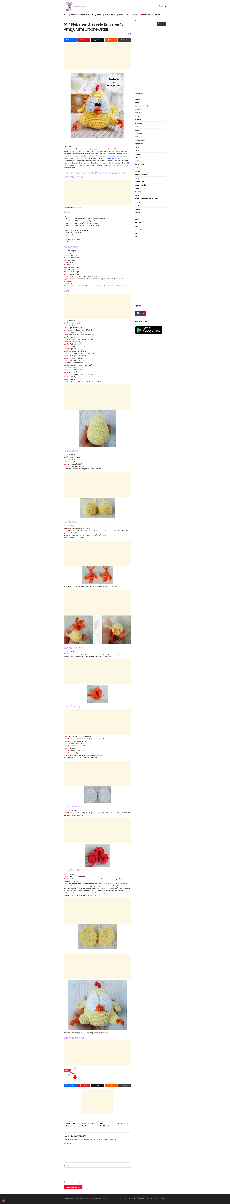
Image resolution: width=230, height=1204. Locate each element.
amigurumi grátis (114, 158)
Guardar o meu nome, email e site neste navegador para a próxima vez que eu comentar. (94, 1182)
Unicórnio (138, 230)
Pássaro (138, 192)
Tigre (137, 226)
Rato (137, 216)
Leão (136, 168)
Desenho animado (141, 140)
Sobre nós (127, 1198)
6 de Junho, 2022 (69, 34)
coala (137, 127)
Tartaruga (138, 223)
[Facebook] (138, 313)
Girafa (137, 161)
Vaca (137, 237)
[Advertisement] (97, 56)
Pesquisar (138, 21)
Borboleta (138, 109)
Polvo (137, 206)
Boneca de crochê (86, 15)
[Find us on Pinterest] (162, 6)
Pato (137, 195)
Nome (66, 1166)
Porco (137, 209)
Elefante (138, 147)
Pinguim (137, 202)
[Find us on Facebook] (159, 6)
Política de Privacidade (145, 1198)
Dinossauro (139, 144)
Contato (134, 1198)
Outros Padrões (140, 185)
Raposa (137, 212)
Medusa (137, 171)
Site (100, 1174)
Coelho (73, 15)
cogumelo (138, 133)
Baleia (137, 102)
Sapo (137, 219)
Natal (129, 15)
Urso (121, 15)
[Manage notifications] (3, 1200)
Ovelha (137, 188)
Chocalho (138, 123)
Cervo (137, 116)
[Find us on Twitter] (165, 6)
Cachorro (138, 113)
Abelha (137, 99)
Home (65, 20)
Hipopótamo (139, 164)
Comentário (68, 1143)
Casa (65, 15)
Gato (99, 15)
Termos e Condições (160, 1198)
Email (66, 1174)
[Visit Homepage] (75, 6)
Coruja (137, 137)
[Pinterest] (143, 313)
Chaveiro (138, 120)
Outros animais (110, 15)
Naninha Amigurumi (141, 175)
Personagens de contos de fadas (146, 199)
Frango (70, 20)
